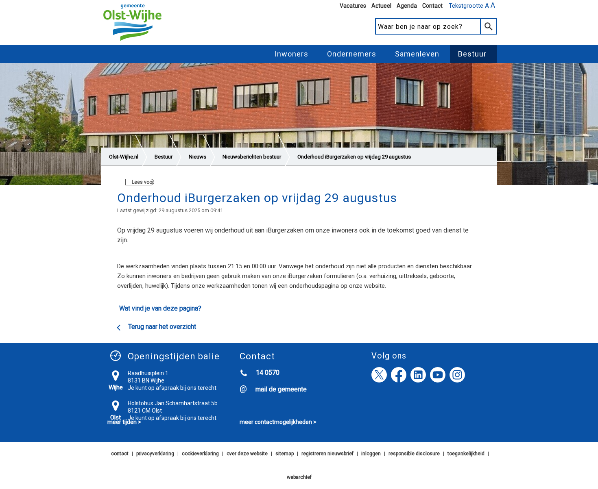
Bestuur (472, 54)
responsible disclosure (414, 453)
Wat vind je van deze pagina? (160, 308)
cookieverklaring (200, 453)
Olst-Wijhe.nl (123, 157)
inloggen (371, 453)
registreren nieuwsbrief (327, 453)
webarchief (299, 477)
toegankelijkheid (466, 453)
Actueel (381, 5)
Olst (115, 417)
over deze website (247, 453)
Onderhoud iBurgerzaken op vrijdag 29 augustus (354, 157)
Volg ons (388, 356)
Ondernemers (351, 54)
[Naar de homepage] (132, 41)
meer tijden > (124, 422)
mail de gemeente (281, 389)
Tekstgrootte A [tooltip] (472, 5)
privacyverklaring (155, 453)
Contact (432, 5)
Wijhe (116, 387)
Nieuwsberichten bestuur (252, 157)
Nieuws (197, 157)
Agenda (407, 5)
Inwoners (291, 54)
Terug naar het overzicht (162, 326)
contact (120, 453)
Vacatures (353, 5)
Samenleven (417, 54)
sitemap (284, 453)
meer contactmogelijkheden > (278, 422)
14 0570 (267, 372)
